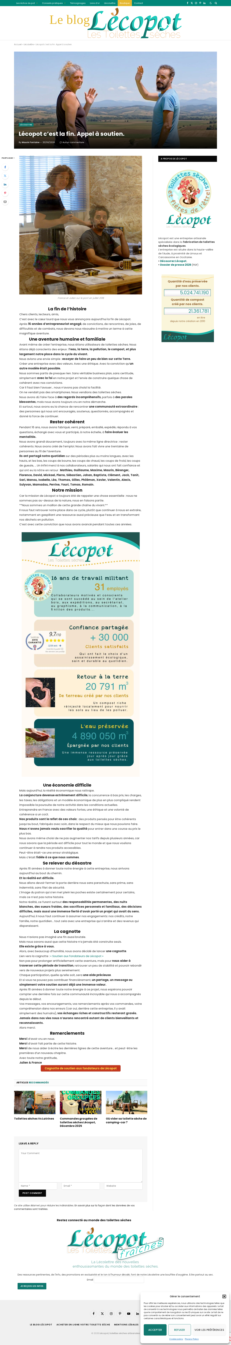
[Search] (215, 3)
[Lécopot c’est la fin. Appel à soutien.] (115, 100)
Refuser (179, 1330)
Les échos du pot (25, 3)
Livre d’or (95, 3)
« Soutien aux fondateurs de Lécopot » (76, 956)
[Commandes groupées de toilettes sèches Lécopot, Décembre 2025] (80, 1102)
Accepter (155, 1330)
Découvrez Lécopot (173, 261)
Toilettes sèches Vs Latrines (34, 1119)
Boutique (125, 3)
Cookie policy (176, 1339)
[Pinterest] (5, 193)
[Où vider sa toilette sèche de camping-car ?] (126, 1102)
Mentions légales (126, 1324)
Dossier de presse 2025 (175, 265)
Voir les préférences (209, 1330)
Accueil (18, 44)
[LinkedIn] (5, 184)
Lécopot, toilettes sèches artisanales (120, 1333)
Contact (138, 3)
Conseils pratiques (52, 3)
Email (90, 1279)
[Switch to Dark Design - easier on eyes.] (211, 3)
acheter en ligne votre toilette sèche (83, 1324)
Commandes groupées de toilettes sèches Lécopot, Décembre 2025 (78, 1122)
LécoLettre (110, 3)
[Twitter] (5, 175)
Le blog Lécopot (41, 1324)
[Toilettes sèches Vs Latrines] (34, 1102)
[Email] (5, 201)
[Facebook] (5, 167)
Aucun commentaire (73, 142)
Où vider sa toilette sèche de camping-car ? (126, 1120)
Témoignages (78, 3)
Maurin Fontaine (30, 142)
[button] (224, 1296)
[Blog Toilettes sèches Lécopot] (115, 23)
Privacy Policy (192, 1339)
